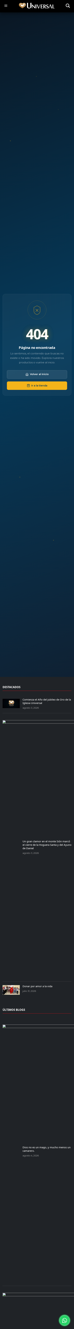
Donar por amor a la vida (37, 986)
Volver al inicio (39, 374)
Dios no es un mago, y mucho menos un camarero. (47, 1149)
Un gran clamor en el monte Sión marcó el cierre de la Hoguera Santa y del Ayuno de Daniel (47, 845)
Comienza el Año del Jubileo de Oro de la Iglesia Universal (47, 701)
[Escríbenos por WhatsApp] (64, 1320)
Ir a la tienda (39, 385)
